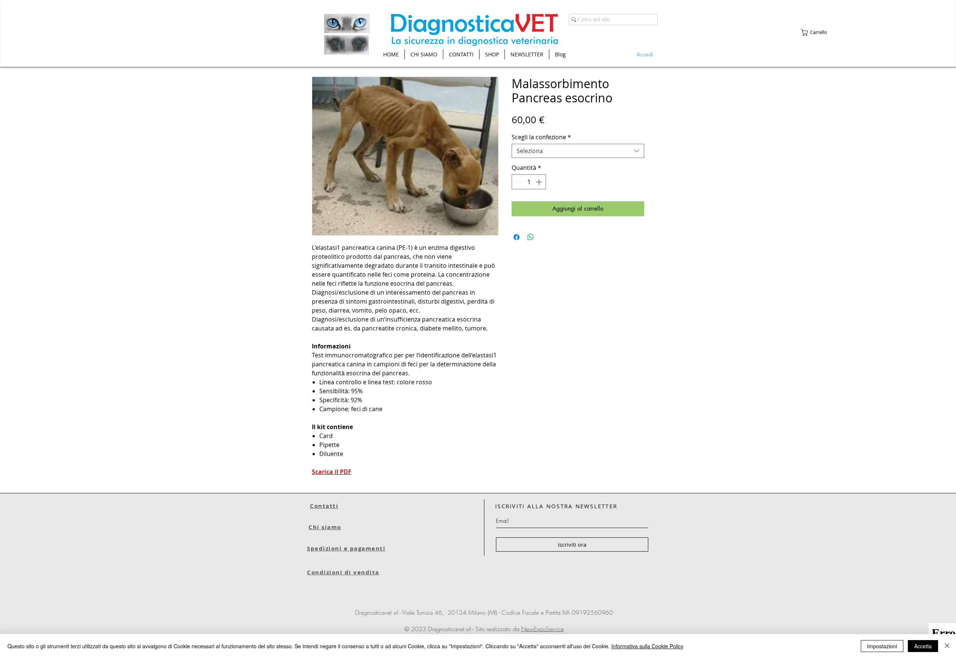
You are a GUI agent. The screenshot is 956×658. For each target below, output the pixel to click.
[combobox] (578, 151)
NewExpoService (542, 629)
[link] (818, 32)
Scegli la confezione (541, 137)
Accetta (923, 646)
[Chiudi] (947, 646)
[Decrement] (518, 182)
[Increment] (539, 182)
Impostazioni (882, 646)
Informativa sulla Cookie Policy (647, 646)
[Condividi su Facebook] (516, 237)
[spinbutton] (528, 182)
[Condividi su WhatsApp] (530, 237)
